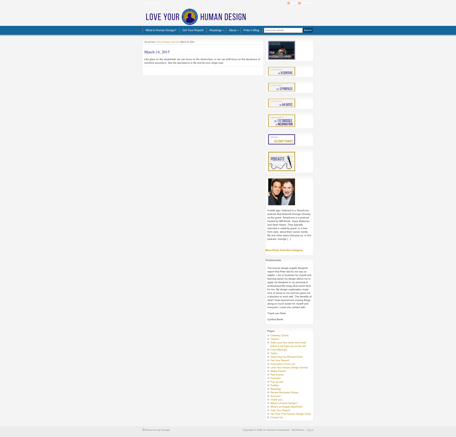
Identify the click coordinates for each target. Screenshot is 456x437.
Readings (214, 31)
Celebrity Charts (279, 335)
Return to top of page (158, 429)
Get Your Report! (192, 30)
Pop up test (276, 381)
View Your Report (280, 410)
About (231, 31)
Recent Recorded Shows (284, 392)
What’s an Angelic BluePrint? (286, 406)
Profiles (274, 385)
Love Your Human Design (228, 16)
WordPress (298, 429)
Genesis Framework (278, 429)
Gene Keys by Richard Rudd (286, 356)
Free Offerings (278, 349)
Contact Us (276, 417)
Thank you (276, 399)
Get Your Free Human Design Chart (290, 413)
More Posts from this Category (284, 250)
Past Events (277, 374)
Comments (307, 3)
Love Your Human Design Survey (289, 367)
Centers (274, 339)
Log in (310, 429)
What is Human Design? (161, 30)
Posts (293, 3)
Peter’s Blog (251, 30)
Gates (273, 353)
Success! (275, 396)
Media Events (278, 371)
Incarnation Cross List (282, 363)
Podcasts (275, 378)
